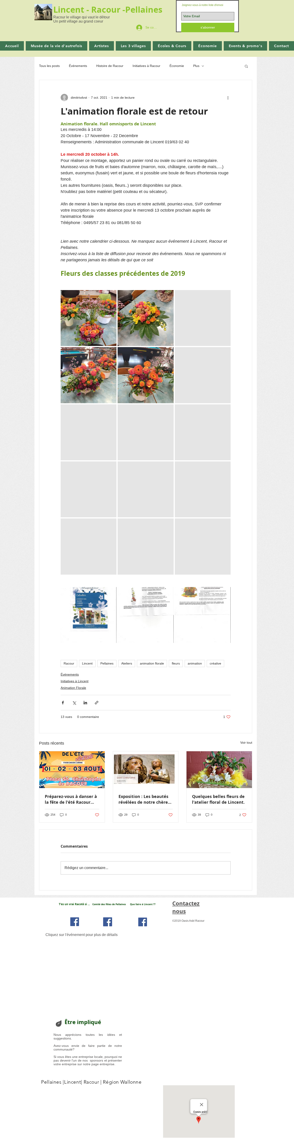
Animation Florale (73, 688)
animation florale (152, 663)
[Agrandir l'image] (88, 318)
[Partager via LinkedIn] (85, 702)
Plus (196, 66)
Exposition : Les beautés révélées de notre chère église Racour (143, 799)
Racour (69, 663)
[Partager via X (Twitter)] (74, 702)
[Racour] (74, 921)
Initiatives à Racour (146, 66)
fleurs (176, 663)
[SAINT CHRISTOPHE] (145, 769)
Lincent (87, 663)
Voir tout (246, 742)
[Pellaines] (107, 921)
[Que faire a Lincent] (142, 922)
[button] (246, 66)
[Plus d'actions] (228, 97)
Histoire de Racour (109, 66)
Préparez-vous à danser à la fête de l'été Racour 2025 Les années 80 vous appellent (71, 799)
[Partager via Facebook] (63, 702)
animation (195, 663)
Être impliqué (83, 1022)
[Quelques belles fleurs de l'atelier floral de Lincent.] (219, 769)
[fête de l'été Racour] (72, 769)
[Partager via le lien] (96, 702)
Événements (78, 66)
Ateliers (126, 663)
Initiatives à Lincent (74, 681)
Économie (177, 66)
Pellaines (144, 9)
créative (215, 663)
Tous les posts (49, 66)
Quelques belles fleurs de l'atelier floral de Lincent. (218, 799)
